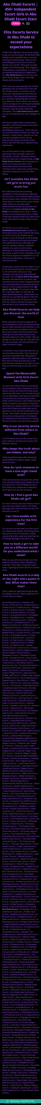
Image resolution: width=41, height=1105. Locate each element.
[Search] (23, 23)
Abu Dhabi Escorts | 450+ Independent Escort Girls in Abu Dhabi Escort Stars (20, 11)
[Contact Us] (28, 23)
